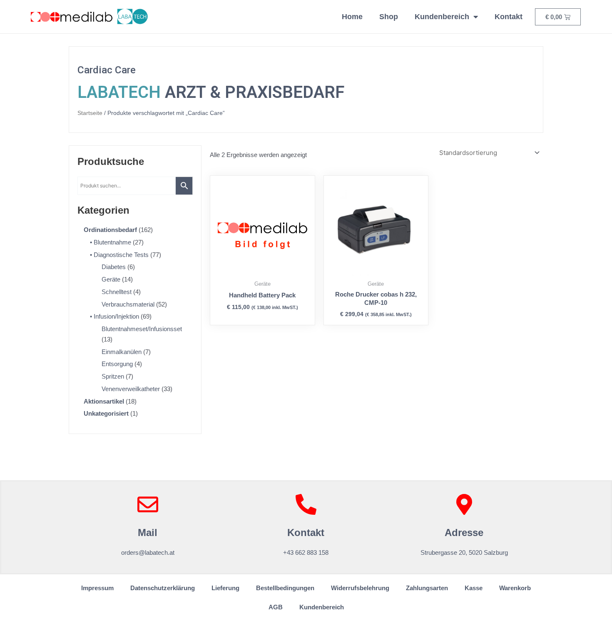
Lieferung (225, 587)
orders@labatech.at (147, 552)
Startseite (89, 113)
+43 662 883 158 (305, 552)
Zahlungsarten (427, 587)
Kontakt (508, 16)
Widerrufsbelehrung (360, 587)
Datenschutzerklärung (162, 587)
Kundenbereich (442, 16)
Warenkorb (515, 587)
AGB (276, 607)
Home (352, 16)
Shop (388, 16)
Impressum (97, 587)
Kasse (474, 587)
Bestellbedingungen (285, 587)
